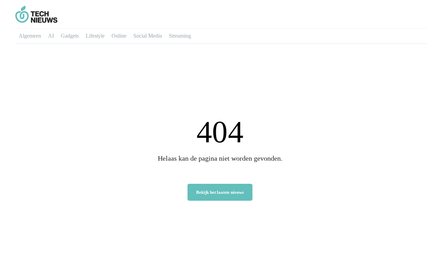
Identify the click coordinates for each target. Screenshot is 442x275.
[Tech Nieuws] (71, 14)
